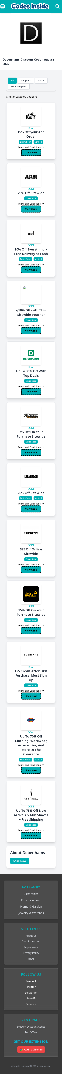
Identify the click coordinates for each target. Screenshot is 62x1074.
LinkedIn (31, 998)
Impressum (31, 947)
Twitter (31, 987)
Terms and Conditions (31, 147)
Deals (41, 80)
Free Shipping (18, 86)
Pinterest (31, 1004)
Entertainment (31, 900)
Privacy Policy (31, 953)
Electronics (31, 894)
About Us (31, 935)
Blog (31, 958)
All (12, 80)
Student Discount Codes (31, 1026)
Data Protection (31, 941)
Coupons (26, 80)
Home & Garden (31, 906)
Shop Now (31, 152)
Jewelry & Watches (31, 913)
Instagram (31, 992)
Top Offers (31, 1032)
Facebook (31, 981)
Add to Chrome (33, 1049)
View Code (31, 208)
